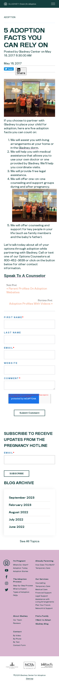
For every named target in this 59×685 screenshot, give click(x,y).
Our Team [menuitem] (17, 620)
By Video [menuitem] (17, 636)
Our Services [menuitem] (41, 579)
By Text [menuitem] (16, 642)
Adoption (9, 17)
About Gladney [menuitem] (20, 616)
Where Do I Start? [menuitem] (20, 565)
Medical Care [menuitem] (41, 589)
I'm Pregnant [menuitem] (19, 561)
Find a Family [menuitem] (42, 616)
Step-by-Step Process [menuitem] (23, 586)
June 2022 (16, 526)
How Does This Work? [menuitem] (44, 565)
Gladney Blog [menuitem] (41, 624)
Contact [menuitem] (17, 632)
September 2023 (21, 497)
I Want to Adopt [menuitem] (43, 620)
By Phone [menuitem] (17, 639)
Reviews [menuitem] (16, 623)
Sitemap (29, 678)
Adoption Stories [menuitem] (20, 571)
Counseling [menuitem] (40, 583)
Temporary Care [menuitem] (42, 568)
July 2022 (16, 519)
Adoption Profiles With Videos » (31, 303)
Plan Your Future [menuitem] (42, 605)
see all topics (29, 541)
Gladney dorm (28, 147)
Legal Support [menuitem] (41, 596)
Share (21, 73)
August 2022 (18, 512)
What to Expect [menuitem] (20, 589)
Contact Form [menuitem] (19, 645)
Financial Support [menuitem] (43, 593)
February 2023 (20, 505)
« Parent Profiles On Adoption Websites (26, 290)
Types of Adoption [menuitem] (21, 592)
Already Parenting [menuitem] (44, 561)
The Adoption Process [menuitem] (20, 580)
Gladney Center (29, 51)
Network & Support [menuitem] (44, 608)
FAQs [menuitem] (15, 595)
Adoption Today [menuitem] (20, 568)
